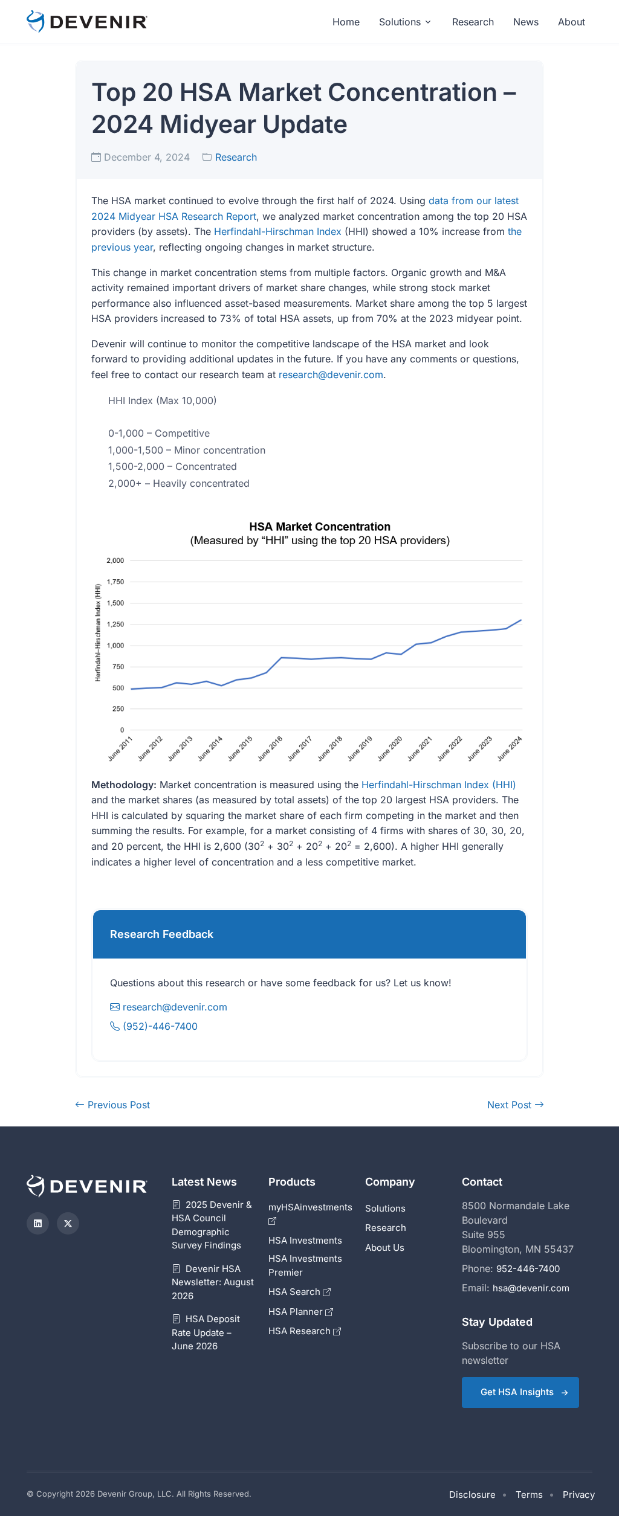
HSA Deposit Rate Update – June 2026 (206, 1332)
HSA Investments (305, 1240)
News (526, 22)
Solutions (400, 22)
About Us (384, 1247)
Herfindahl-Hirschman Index (278, 231)
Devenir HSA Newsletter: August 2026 (213, 1282)
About (571, 22)
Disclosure (472, 1494)
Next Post (510, 1105)
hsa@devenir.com (531, 1288)
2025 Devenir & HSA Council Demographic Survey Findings (212, 1225)
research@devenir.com (331, 374)
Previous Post (117, 1105)
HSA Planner (296, 1311)
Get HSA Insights (517, 1392)
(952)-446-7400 (159, 1026)
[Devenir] (87, 22)
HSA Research (300, 1331)
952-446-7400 (528, 1268)
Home (346, 22)
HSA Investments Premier (305, 1265)
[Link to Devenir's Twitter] (68, 1223)
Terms (529, 1494)
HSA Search (295, 1291)
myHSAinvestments (310, 1207)
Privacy (579, 1494)
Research (473, 22)
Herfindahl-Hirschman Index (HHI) (438, 785)
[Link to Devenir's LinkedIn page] (38, 1223)
